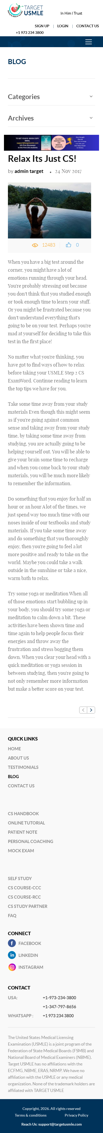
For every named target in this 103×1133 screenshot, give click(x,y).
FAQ (12, 915)
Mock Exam (21, 850)
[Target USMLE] (26, 10)
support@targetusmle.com (60, 1124)
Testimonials (23, 767)
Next (91, 710)
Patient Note (22, 832)
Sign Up (42, 26)
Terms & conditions (30, 1115)
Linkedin (28, 955)
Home (14, 748)
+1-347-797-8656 (59, 1006)
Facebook (29, 943)
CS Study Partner (27, 906)
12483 (48, 245)
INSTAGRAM (30, 967)
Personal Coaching (30, 841)
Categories (24, 96)
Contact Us (87, 26)
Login (62, 26)
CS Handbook (23, 813)
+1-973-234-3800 (59, 997)
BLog (13, 776)
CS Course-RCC (24, 897)
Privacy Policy (76, 1115)
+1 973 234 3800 (30, 32)
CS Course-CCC (24, 887)
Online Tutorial (26, 822)
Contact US (21, 785)
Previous (83, 710)
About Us (18, 758)
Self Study (20, 878)
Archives (21, 118)
